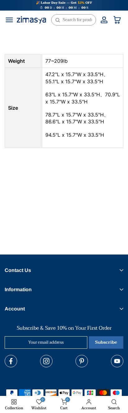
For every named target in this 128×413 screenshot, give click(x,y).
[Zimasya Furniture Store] (31, 20)
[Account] (104, 20)
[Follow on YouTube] (117, 361)
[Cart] (117, 20)
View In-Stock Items (57, 386)
